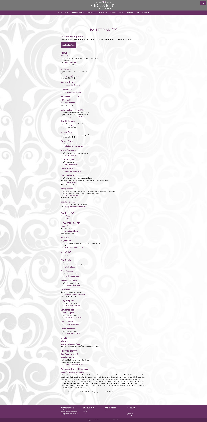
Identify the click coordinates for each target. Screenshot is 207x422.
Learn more (86, 414)
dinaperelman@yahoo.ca (73, 92)
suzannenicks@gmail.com (73, 324)
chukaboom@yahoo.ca (72, 333)
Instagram (131, 414)
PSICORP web (116, 420)
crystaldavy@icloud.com (72, 76)
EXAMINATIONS (102, 12)
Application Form (68, 45)
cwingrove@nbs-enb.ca (72, 305)
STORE (121, 12)
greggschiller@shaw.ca (72, 195)
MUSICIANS (130, 12)
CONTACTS (145, 12)
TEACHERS (113, 12)
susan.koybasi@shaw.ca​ (72, 85)
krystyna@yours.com (71, 164)
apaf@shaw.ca (69, 219)
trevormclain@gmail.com (73, 171)
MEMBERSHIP (91, 12)
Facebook (130, 413)
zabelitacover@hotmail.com (74, 146)
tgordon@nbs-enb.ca (72, 276)
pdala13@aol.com (70, 63)
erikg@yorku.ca (70, 267)
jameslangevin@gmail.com (73, 317)
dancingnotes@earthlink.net (74, 364)
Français (203, 3)
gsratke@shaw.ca (70, 182)
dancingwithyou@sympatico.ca (75, 294)
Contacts (129, 410)
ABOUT (67, 12)
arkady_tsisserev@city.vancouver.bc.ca (77, 206)
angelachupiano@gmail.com (74, 247)
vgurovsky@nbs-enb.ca (72, 285)
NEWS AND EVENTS (78, 12)
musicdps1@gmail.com (72, 126)
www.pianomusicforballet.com (76, 117)
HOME (60, 12)
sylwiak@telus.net (70, 155)
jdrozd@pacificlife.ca (71, 231)
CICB (137, 12)
